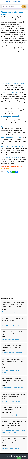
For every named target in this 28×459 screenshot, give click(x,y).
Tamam (18, 457)
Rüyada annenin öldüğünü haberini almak (12, 371)
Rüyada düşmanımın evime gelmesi (12, 352)
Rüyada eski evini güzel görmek (10, 116)
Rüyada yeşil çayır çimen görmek (11, 339)
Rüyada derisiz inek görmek (10, 312)
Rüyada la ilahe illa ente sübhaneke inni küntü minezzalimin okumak (13, 431)
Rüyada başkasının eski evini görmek (11, 137)
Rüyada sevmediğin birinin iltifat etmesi (13, 387)
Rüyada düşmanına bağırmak (10, 448)
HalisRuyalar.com (14, 2)
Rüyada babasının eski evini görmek (11, 157)
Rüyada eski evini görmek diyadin (10, 92)
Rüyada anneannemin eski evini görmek (12, 146)
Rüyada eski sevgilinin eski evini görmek (12, 83)
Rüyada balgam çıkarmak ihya (11, 401)
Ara (24, 6)
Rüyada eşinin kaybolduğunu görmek (12, 415)
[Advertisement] (14, 68)
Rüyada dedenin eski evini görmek (10, 107)
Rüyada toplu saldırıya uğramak (11, 325)
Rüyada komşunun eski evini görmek (11, 127)
